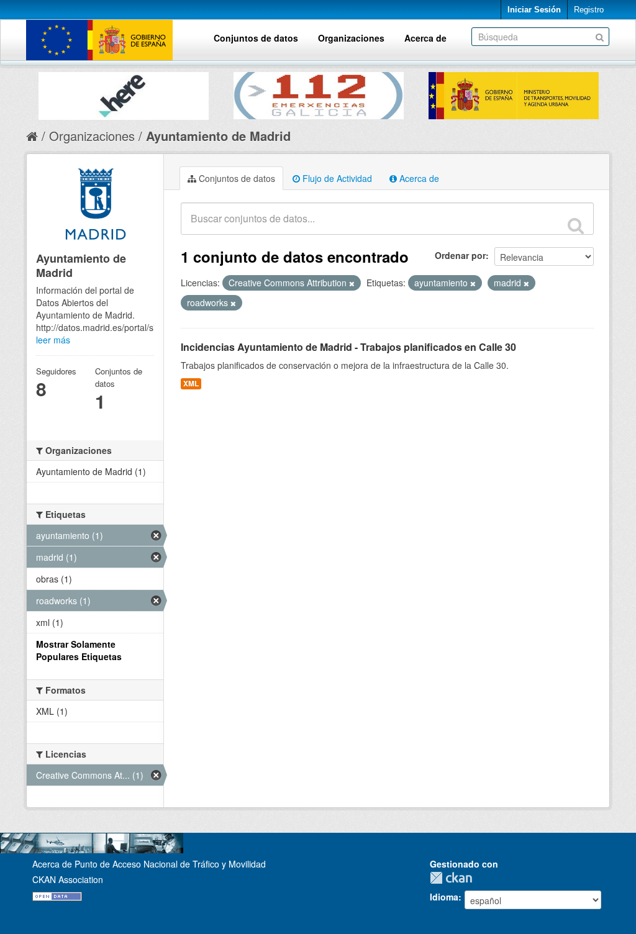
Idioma (444, 897)
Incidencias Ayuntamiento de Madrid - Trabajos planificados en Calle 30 (348, 347)
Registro (589, 9)
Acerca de (425, 38)
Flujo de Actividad (336, 178)
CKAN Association (67, 879)
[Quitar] (352, 283)
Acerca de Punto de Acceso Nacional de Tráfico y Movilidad (149, 864)
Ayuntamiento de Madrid (218, 136)
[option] (124, 93)
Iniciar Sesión (534, 9)
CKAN (454, 877)
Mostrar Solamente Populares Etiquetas (79, 650)
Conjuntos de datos (256, 38)
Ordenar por (460, 255)
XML (191, 383)
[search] (575, 225)
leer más (53, 339)
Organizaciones (351, 38)
